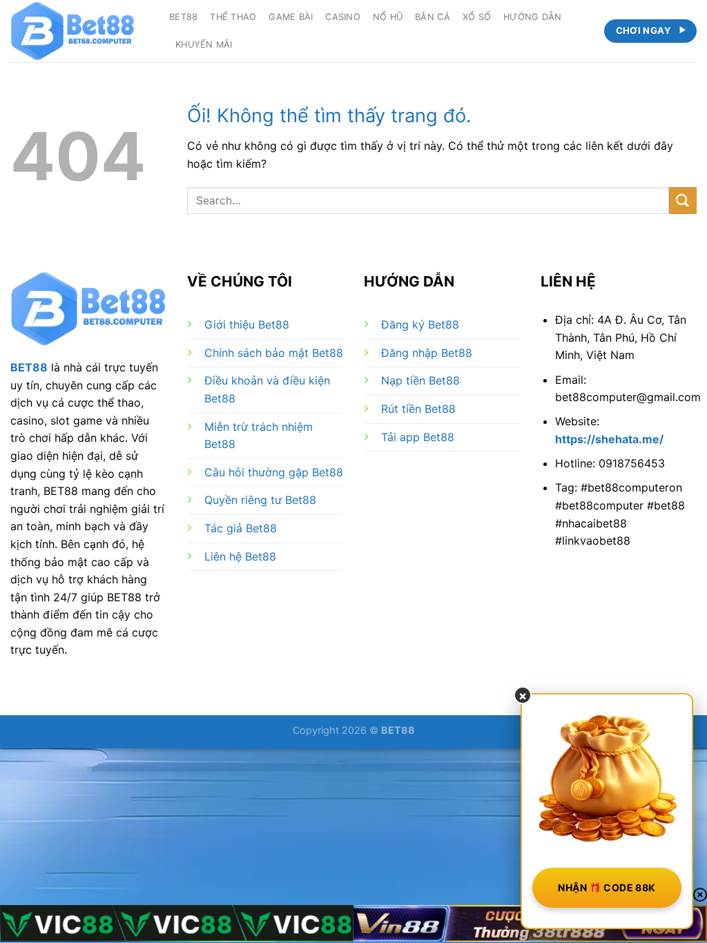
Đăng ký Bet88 (420, 324)
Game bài (291, 17)
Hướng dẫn (532, 17)
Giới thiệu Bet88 (246, 324)
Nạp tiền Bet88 (420, 380)
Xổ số (477, 17)
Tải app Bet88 (417, 437)
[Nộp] (683, 200)
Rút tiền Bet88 (418, 409)
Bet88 (183, 17)
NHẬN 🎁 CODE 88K (606, 887)
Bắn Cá (432, 17)
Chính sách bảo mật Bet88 (273, 353)
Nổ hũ (388, 17)
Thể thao (233, 17)
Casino (342, 17)
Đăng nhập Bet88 (426, 353)
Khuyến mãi (204, 44)
